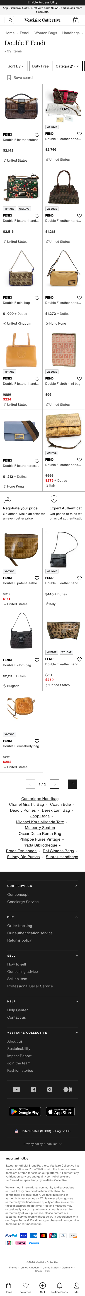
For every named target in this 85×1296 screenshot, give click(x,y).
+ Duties (21, 313)
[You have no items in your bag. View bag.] (76, 20)
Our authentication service (30, 933)
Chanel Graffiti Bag (26, 804)
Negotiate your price (20, 508)
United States (51, 1267)
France (13, 1267)
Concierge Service (23, 901)
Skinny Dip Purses (23, 857)
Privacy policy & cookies (40, 1144)
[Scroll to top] (72, 784)
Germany (67, 1267)
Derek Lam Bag (56, 810)
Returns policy (19, 940)
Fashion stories (20, 1070)
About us (15, 1041)
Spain (38, 1271)
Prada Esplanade (21, 851)
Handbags (71, 33)
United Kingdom (29, 1267)
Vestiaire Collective (27, 1033)
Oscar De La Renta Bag (40, 833)
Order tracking (19, 925)
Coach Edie (60, 804)
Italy (47, 1271)
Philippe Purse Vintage (40, 839)
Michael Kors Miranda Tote (40, 822)
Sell (11, 956)
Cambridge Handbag (40, 799)
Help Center (17, 1010)
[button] (76, 20)
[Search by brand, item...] (9, 20)
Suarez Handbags (62, 857)
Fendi (24, 33)
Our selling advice (22, 971)
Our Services (19, 886)
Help (11, 1002)
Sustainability (18, 1048)
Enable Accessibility (42, 2)
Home (10, 33)
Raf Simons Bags (58, 851)
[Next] (54, 784)
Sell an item (17, 978)
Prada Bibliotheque (40, 845)
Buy (10, 917)
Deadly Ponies (23, 810)
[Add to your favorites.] (37, 135)
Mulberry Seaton (40, 828)
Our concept (18, 894)
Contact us (16, 1017)
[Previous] (30, 784)
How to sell (16, 964)
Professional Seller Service (30, 986)
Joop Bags (40, 816)
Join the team (19, 1063)
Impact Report (19, 1055)
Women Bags (45, 33)
